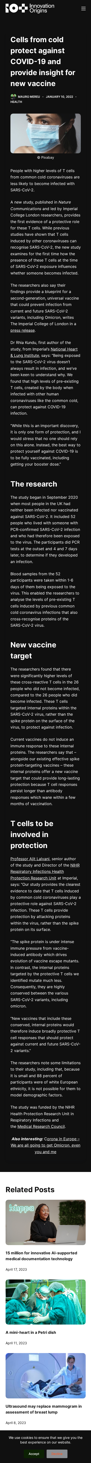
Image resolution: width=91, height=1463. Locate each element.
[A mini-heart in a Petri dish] (46, 1302)
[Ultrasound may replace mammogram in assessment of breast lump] (46, 1375)
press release (22, 330)
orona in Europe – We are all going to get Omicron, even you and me (45, 1145)
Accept (34, 1454)
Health (16, 102)
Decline (57, 1454)
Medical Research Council (41, 1126)
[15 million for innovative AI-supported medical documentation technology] (46, 1222)
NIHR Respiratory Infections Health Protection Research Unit (45, 871)
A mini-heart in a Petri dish (31, 1332)
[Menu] (83, 8)
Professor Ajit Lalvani (30, 858)
